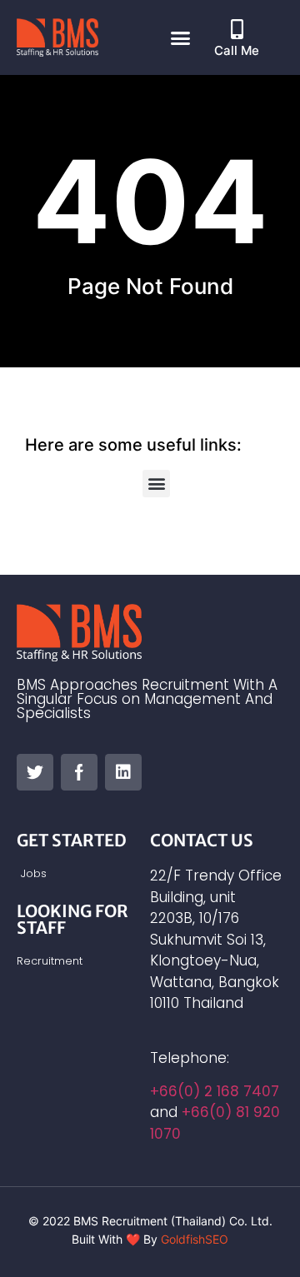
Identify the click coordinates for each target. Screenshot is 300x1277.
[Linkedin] (123, 772)
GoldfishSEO (194, 1239)
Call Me (236, 50)
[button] (180, 37)
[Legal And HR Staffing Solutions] (35, 772)
